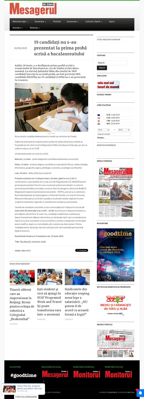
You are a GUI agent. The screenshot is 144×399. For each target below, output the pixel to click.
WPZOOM (131, 392)
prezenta (36, 241)
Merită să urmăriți (106, 145)
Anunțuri (17, 27)
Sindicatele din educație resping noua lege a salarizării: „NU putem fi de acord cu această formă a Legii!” (77, 301)
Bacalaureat (25, 241)
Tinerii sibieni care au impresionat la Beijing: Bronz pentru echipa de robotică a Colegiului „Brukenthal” (22, 304)
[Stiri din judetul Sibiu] (33, 8)
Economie (71, 21)
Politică (57, 21)
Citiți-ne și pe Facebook (108, 40)
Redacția (34, 27)
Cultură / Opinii (93, 21)
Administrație (19, 21)
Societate (39, 21)
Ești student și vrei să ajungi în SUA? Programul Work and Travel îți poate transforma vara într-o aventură (49, 301)
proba (43, 241)
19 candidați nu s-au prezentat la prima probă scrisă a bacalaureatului (60, 48)
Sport (112, 21)
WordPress (112, 392)
